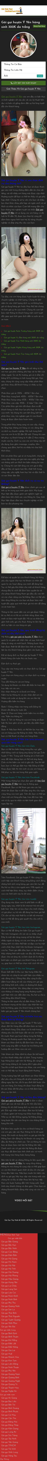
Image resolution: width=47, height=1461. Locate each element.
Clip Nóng (4, 1459)
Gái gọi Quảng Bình (10, 1378)
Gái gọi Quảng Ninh (10, 1306)
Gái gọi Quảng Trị (9, 1384)
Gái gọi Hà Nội (8, 1266)
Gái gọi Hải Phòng (9, 1276)
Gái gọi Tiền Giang (9, 1442)
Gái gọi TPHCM (8, 1446)
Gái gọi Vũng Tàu (9, 1456)
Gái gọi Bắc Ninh (9, 1248)
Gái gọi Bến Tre (8, 1405)
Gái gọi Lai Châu (9, 1286)
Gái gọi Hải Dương (9, 1272)
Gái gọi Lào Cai (8, 1293)
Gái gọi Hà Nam (9, 1262)
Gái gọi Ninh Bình (9, 1300)
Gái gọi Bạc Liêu (8, 1401)
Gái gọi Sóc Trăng (9, 1435)
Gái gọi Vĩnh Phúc (9, 1323)
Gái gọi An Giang (9, 1398)
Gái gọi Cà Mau (8, 1415)
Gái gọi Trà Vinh (8, 1449)
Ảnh (21, 76)
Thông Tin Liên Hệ (13, 70)
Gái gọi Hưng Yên (9, 1282)
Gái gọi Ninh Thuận (10, 1367)
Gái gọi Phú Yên (8, 1371)
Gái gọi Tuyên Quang (10, 1320)
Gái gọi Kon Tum (8, 1361)
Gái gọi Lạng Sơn (9, 1289)
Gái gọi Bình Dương (10, 1408)
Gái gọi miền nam (7, 1395)
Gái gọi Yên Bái (8, 1327)
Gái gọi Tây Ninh (8, 1439)
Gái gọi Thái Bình (9, 1313)
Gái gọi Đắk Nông (9, 1347)
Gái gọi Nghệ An (9, 1391)
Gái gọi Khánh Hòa (10, 1357)
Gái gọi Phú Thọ (8, 1303)
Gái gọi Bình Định (9, 1334)
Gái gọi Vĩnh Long (9, 1452)
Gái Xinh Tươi (13, 1235)
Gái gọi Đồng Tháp (9, 1425)
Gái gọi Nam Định (9, 1296)
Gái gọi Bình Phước (9, 1412)
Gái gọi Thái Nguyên (10, 1316)
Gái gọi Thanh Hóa (10, 1388)
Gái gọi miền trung (8, 1330)
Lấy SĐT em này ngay (24, 83)
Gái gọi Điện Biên (9, 1255)
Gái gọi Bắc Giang (9, 1242)
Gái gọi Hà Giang (9, 1259)
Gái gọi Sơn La (8, 1310)
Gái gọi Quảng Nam (10, 1374)
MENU (4, 1235)
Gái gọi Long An (8, 1432)
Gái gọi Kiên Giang (9, 1429)
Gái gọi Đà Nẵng (9, 1340)
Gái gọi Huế (6, 1354)
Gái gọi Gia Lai (8, 1350)
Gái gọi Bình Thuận (9, 1337)
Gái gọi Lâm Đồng (9, 1364)
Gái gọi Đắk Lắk (8, 1344)
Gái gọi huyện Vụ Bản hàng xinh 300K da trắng (24, 338)
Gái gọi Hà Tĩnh (8, 1269)
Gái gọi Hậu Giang (9, 1279)
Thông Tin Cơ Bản (13, 64)
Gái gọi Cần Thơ (8, 1418)
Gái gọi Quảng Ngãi (10, 1381)
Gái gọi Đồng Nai (9, 1422)
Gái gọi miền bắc (15, 1238)
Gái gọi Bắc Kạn (8, 1245)
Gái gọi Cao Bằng (9, 1252)
